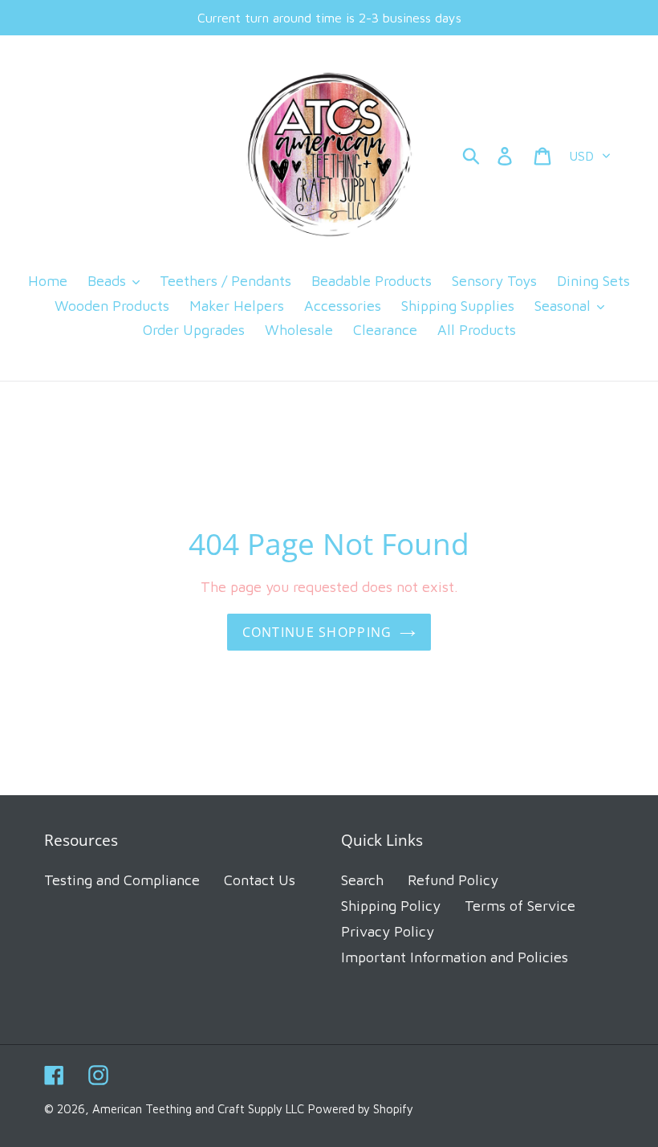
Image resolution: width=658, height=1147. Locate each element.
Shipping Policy (391, 905)
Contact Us (259, 879)
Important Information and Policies (454, 957)
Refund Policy (453, 879)
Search (362, 879)
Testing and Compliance (122, 879)
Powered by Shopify (360, 1109)
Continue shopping (317, 632)
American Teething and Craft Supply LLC (198, 1109)
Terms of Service (520, 905)
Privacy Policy (387, 931)
